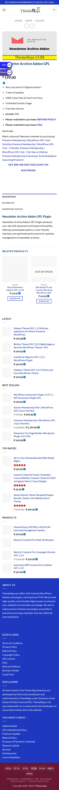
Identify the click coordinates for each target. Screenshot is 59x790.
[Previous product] (32, 26)
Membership (26, 779)
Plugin (39, 20)
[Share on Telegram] (48, 178)
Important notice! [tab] (12, 209)
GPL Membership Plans (14, 729)
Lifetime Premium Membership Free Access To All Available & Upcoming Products (29, 155)
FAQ (39, 124)
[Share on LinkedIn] (37, 178)
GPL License (8, 658)
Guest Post (8, 674)
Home (18, 20)
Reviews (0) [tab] (8, 203)
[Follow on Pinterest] (26, 624)
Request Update (10, 745)
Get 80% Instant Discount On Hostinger (28, 167)
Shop (29, 20)
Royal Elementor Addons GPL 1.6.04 (15, 288)
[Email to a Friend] (26, 178)
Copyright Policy (11, 654)
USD (6, 64)
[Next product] (26, 26)
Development (9, 753)
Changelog (13, 779)
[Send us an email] (21, 624)
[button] (4, 10)
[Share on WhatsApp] (5, 178)
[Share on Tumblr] (43, 178)
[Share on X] (15, 178)
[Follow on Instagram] (10, 624)
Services (6, 749)
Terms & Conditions (12, 643)
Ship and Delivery (11, 666)
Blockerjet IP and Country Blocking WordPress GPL (44, 290)
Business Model (10, 670)
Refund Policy (9, 650)
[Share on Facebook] (10, 178)
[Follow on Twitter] (15, 624)
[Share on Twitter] (21, 178)
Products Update (11, 733)
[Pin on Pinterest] (32, 178)
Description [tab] (9, 197)
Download (15, 299)
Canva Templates (11, 757)
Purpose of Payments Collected (18, 741)
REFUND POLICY (46, 119)
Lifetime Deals (9, 725)
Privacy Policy (9, 646)
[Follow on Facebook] (5, 624)
